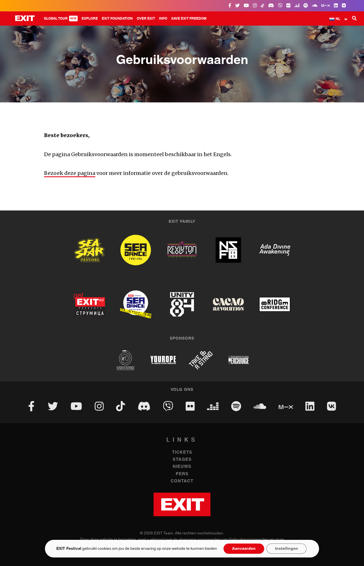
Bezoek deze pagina (69, 173)
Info (163, 18)
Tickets (182, 452)
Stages (182, 459)
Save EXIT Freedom (188, 18)
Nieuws (182, 466)
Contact (182, 481)
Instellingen (286, 548)
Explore (90, 18)
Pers (182, 474)
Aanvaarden (244, 548)
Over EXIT (146, 18)
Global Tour (60, 18)
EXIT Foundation (117, 18)
